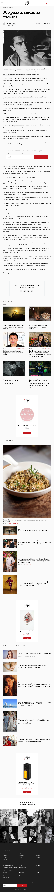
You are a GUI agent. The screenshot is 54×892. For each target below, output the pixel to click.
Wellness (20, 656)
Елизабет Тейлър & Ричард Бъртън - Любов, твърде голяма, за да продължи (34, 740)
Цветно (11, 7)
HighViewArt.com (8, 75)
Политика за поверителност (10, 867)
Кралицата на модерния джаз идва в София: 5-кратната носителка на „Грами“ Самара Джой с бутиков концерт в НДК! (34, 583)
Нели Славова (28, 723)
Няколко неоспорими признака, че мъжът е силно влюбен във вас (13, 382)
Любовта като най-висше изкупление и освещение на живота (13, 352)
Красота (20, 564)
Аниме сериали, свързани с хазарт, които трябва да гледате (38, 327)
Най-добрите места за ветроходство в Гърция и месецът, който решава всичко (34, 703)
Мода (19, 723)
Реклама (38, 865)
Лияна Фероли (21, 348)
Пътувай (38, 857)
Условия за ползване (8, 865)
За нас (20, 865)
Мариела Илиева (21, 377)
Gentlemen (21, 705)
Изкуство (20, 587)
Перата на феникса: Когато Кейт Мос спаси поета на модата (34, 721)
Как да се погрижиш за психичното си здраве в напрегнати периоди (32, 666)
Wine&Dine (5, 853)
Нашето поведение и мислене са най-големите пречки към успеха (13, 327)
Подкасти (21, 853)
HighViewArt (12, 23)
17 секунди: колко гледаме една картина (32, 530)
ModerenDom (22, 867)
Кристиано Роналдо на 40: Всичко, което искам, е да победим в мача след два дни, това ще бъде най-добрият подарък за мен (39, 383)
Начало (5, 7)
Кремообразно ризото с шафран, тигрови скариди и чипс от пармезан (24, 521)
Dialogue (5, 855)
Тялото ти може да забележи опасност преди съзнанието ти (34, 654)
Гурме (4, 523)
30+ (19, 546)
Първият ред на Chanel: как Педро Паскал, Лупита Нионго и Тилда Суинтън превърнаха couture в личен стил (34, 560)
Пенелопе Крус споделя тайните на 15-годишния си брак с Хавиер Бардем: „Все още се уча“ (34, 542)
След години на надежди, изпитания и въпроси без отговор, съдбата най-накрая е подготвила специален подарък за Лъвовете (34, 684)
